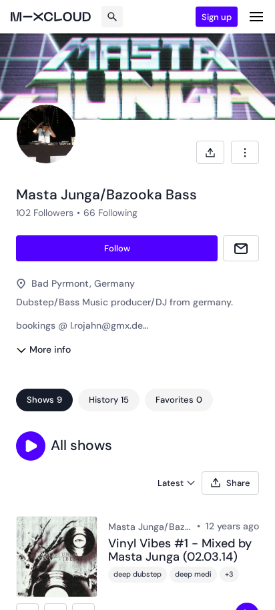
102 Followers (44, 213)
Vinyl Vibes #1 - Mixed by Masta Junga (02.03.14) (180, 550)
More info (50, 349)
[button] (30, 446)
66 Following (110, 213)
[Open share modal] (210, 152)
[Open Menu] (256, 17)
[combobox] (245, 152)
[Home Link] (51, 16)
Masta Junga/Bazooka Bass (150, 527)
